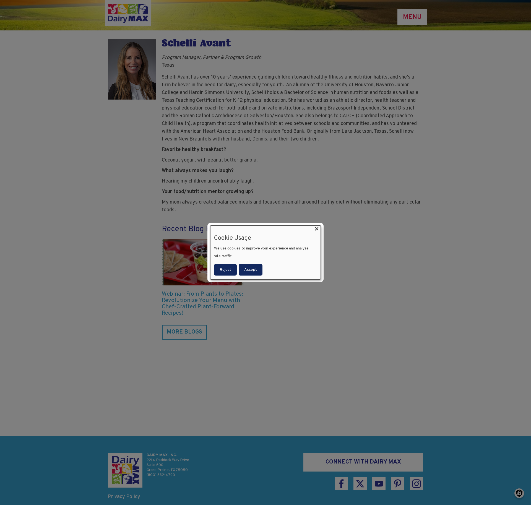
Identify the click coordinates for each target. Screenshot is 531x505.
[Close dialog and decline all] (317, 229)
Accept (250, 269)
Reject (225, 269)
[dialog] (265, 253)
